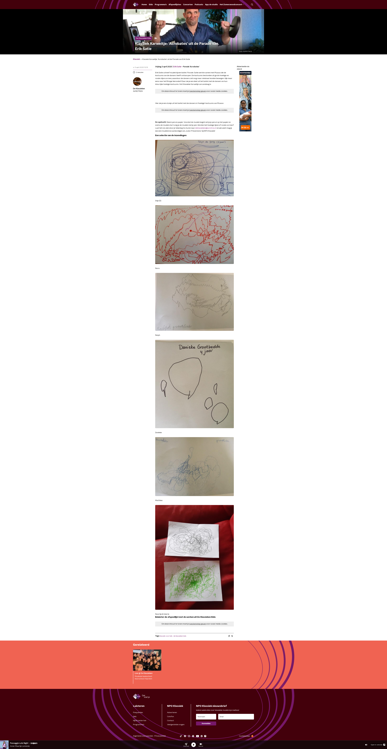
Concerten (188, 5)
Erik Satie (177, 67)
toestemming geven (197, 91)
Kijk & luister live (139, 721)
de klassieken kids (179, 636)
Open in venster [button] (376, 745)
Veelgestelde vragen (175, 725)
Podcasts (199, 5)
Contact (170, 721)
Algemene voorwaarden (143, 736)
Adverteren (172, 712)
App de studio (211, 5)
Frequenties (138, 712)
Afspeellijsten (175, 5)
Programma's (161, 5)
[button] (186, 745)
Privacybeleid (160, 736)
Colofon (170, 716)
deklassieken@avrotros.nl (205, 128)
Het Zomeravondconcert (231, 5)
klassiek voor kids (166, 636)
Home (144, 5)
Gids (151, 5)
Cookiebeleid (244, 736)
